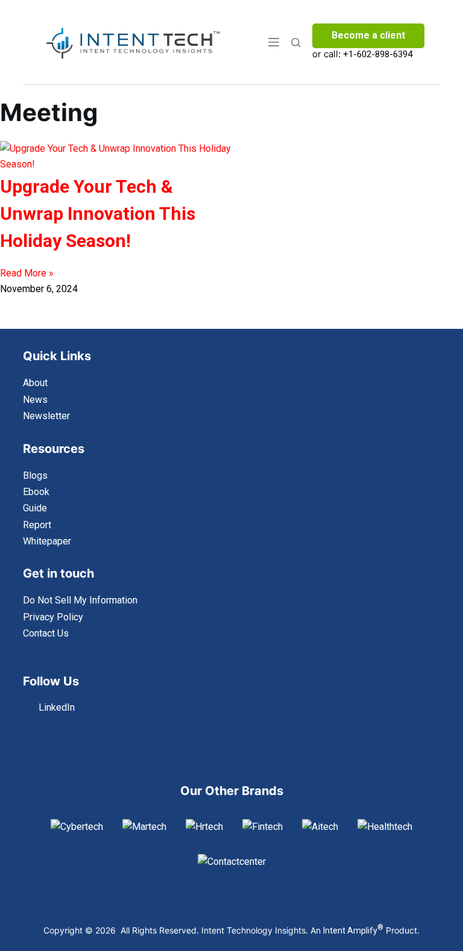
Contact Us (46, 633)
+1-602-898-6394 (377, 54)
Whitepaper (47, 541)
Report (37, 525)
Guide (35, 508)
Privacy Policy (53, 617)
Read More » (27, 273)
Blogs (35, 475)
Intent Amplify (353, 930)
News (35, 399)
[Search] (295, 42)
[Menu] (273, 42)
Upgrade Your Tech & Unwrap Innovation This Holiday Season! (97, 213)
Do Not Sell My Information (80, 600)
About (35, 382)
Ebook (36, 491)
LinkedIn (57, 707)
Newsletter (46, 416)
